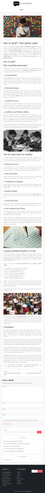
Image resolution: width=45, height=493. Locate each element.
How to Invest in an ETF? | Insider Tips (11, 446)
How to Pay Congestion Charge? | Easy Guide (12, 441)
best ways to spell (11, 364)
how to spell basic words (28, 366)
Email (3, 409)
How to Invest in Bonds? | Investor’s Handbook (13, 448)
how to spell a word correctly (17, 366)
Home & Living (5, 365)
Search (5, 430)
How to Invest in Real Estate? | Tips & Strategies (13, 451)
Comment (4, 386)
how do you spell (19, 364)
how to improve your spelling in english (31, 364)
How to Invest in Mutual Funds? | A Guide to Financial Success (16, 443)
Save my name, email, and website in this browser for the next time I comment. (20, 420)
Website (4, 414)
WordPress (29, 491)
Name (3, 403)
